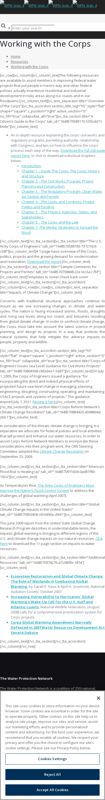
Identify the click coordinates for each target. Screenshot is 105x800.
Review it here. (45, 401)
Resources (19, 61)
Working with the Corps (29, 66)
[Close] (98, 698)
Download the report (44, 261)
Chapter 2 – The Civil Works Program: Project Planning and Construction (57, 184)
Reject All (52, 774)
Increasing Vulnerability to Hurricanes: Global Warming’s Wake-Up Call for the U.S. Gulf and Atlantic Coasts (52, 601)
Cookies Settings (52, 758)
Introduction (31, 165)
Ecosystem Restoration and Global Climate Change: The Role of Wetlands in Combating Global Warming (57, 581)
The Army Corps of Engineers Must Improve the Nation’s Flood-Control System (47, 488)
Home (15, 56)
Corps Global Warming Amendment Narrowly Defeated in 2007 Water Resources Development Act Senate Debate (58, 627)
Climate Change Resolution (62, 451)
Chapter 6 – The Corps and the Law (50, 222)
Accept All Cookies (52, 789)
